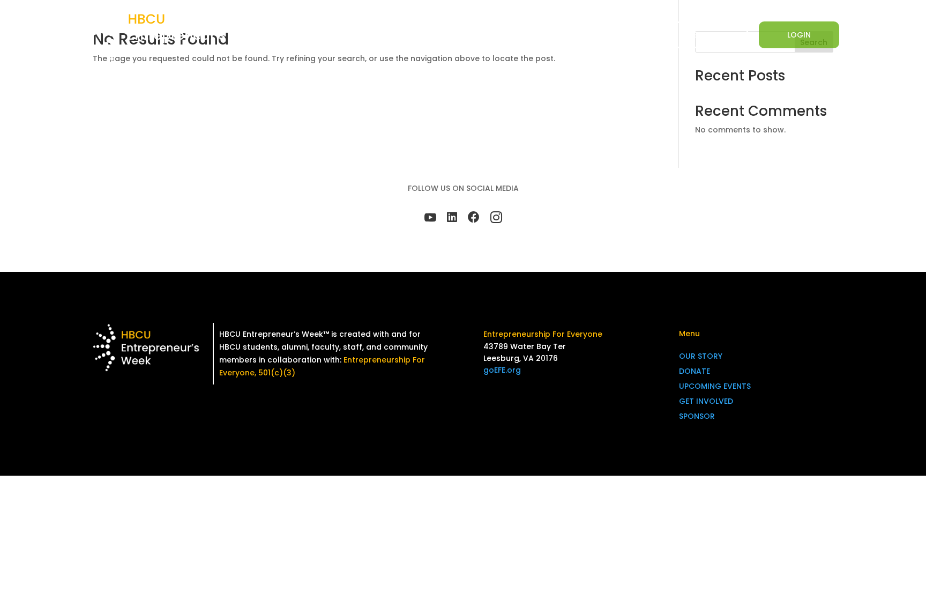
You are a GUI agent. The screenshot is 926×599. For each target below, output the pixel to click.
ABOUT (431, 35)
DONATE (482, 35)
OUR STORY (700, 356)
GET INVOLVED (587, 35)
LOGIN (799, 34)
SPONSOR (644, 35)
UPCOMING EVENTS (715, 386)
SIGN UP (708, 34)
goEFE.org (502, 370)
